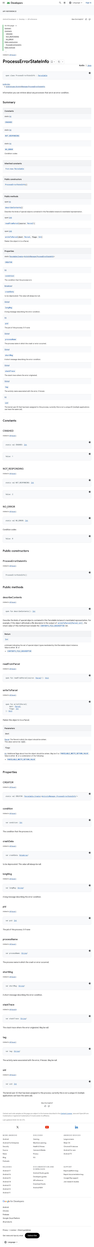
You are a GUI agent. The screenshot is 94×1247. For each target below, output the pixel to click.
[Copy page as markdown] (59, 62)
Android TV (68, 1154)
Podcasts (6, 1161)
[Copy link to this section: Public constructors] (31, 551)
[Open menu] (3, 2)
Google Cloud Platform (11, 1218)
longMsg (8, 308)
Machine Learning (39, 1143)
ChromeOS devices (71, 1146)
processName (10, 339)
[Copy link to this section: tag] (8, 1037)
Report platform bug (71, 1171)
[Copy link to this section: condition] (15, 808)
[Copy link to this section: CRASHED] (15, 431)
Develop (22, 19)
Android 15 (7, 1178)
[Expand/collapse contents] (16, 25)
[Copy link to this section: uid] (8, 1070)
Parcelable (19, 169)
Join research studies (71, 1182)
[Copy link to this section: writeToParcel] (20, 690)
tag (6, 387)
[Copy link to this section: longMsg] (14, 874)
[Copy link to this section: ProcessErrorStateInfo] (29, 561)
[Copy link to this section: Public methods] (25, 587)
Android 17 (7, 1171)
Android (6, 1139)
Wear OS (67, 1143)
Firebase (6, 1215)
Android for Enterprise (11, 1143)
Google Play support (71, 1178)
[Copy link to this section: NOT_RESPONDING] (26, 469)
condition (9, 276)
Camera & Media (39, 1150)
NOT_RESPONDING (12, 136)
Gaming (36, 1139)
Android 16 (7, 1174)
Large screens (69, 1139)
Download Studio (39, 1184)
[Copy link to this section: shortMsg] (15, 972)
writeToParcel (11, 237)
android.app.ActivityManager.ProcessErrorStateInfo (25, 87)
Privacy (35, 1154)
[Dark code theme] (89, 73)
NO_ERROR (9, 149)
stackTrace (10, 371)
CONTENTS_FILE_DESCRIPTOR (52, 626)
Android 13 (7, 1185)
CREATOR (8, 262)
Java (89, 65)
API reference (10, 11)
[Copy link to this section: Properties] (19, 772)
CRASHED (8, 122)
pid (6, 323)
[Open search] (60, 2)
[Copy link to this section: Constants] (18, 421)
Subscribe (32, 1235)
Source (5, 1150)
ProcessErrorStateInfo (15, 184)
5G (34, 1157)
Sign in (88, 3)
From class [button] (15, 169)
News (5, 1154)
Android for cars (70, 1150)
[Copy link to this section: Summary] (17, 102)
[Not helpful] (89, 19)
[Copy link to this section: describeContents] (24, 597)
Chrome (6, 1211)
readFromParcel (12, 223)
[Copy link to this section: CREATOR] (15, 782)
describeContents (13, 207)
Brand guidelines (24, 1230)
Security (6, 1146)
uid (6, 403)
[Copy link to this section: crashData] (16, 841)
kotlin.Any (6, 84)
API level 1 (12, 55)
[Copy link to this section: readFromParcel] (22, 664)
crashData (9, 292)
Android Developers (9, 19)
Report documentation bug (73, 1174)
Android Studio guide (41, 1173)
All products (7, 1222)
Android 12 (7, 1189)
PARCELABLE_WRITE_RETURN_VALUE (74, 753)
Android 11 (6, 1193)
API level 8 (13, 1010)
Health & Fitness (38, 1146)
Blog (4, 1157)
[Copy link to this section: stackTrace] (16, 1005)
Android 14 (7, 1182)
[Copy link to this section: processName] (20, 939)
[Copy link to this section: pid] (8, 907)
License (13, 1230)
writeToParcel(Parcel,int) (70, 623)
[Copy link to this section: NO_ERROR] (17, 507)
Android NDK (38, 1188)
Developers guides (40, 1177)
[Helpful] (86, 19)
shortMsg (9, 355)
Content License (66, 1113)
